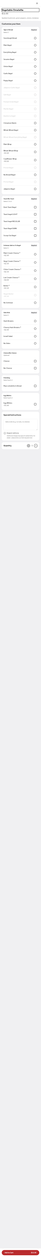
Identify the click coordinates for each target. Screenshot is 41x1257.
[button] (20, 1252)
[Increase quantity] (36, 445)
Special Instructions (12, 415)
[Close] (37, 3)
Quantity (7, 445)
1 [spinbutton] (32, 445)
